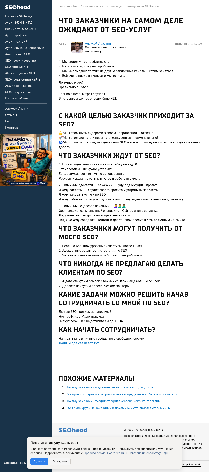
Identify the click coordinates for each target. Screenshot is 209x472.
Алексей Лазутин (17, 108)
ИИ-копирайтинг (17, 98)
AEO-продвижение (18, 86)
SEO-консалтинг (16, 67)
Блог (8, 121)
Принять (39, 461)
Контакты (12, 127)
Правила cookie (95, 453)
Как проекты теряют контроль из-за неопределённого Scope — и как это (121, 394)
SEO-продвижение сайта (22, 79)
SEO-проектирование (20, 60)
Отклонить (60, 461)
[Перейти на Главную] (18, 7)
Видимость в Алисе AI (21, 29)
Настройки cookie (191, 464)
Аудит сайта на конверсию (24, 48)
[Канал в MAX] (26, 160)
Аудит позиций (16, 41)
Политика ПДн (117, 453)
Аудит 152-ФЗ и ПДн (19, 22)
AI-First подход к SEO (20, 73)
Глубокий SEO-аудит (19, 16)
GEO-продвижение (18, 92)
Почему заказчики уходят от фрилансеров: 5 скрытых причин (113, 401)
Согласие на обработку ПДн (148, 453)
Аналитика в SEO (17, 54)
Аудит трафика (16, 35)
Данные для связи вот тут (79, 343)
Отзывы (11, 115)
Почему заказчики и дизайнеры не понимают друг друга (109, 387)
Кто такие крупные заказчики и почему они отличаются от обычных (118, 408)
